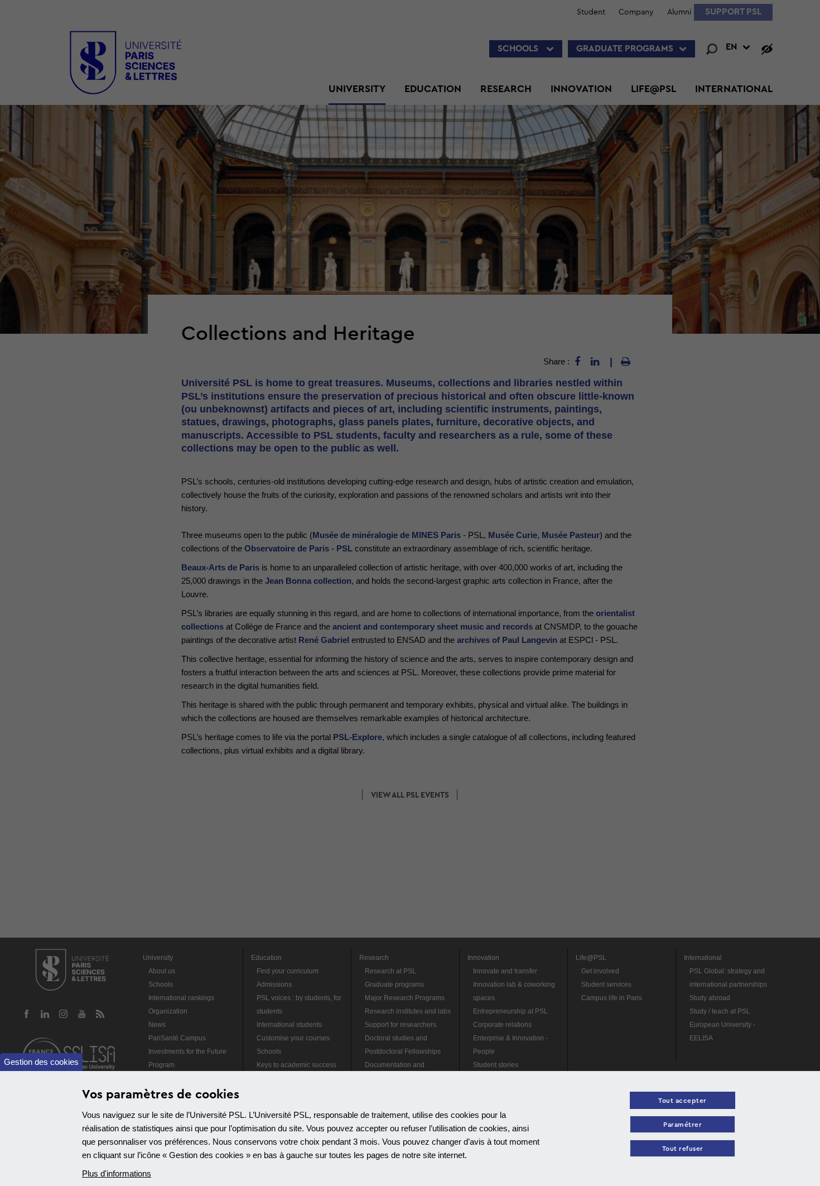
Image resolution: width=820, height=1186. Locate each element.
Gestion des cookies (41, 1062)
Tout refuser (682, 1149)
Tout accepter (682, 1101)
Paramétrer (682, 1125)
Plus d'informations (116, 1173)
